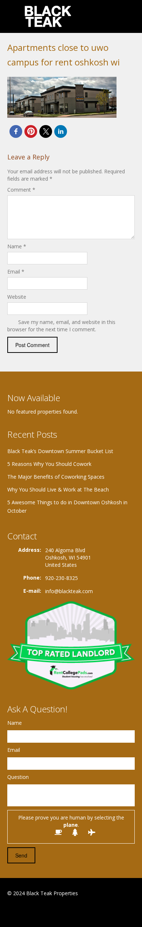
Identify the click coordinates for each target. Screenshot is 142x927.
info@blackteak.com (69, 591)
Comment (21, 189)
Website (16, 296)
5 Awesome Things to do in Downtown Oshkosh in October (67, 506)
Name (16, 246)
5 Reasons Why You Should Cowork (49, 463)
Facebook (9, 911)
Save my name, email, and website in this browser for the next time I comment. (61, 326)
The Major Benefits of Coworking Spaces (55, 476)
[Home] (49, 16)
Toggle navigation (13, 17)
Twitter (43, 911)
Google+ (25, 911)
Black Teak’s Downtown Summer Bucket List (60, 451)
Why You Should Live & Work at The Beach (58, 489)
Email (15, 271)
